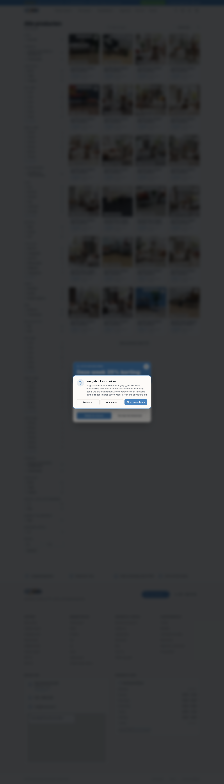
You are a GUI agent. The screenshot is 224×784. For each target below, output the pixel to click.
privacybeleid (140, 394)
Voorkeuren (112, 402)
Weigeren (88, 402)
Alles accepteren (136, 402)
